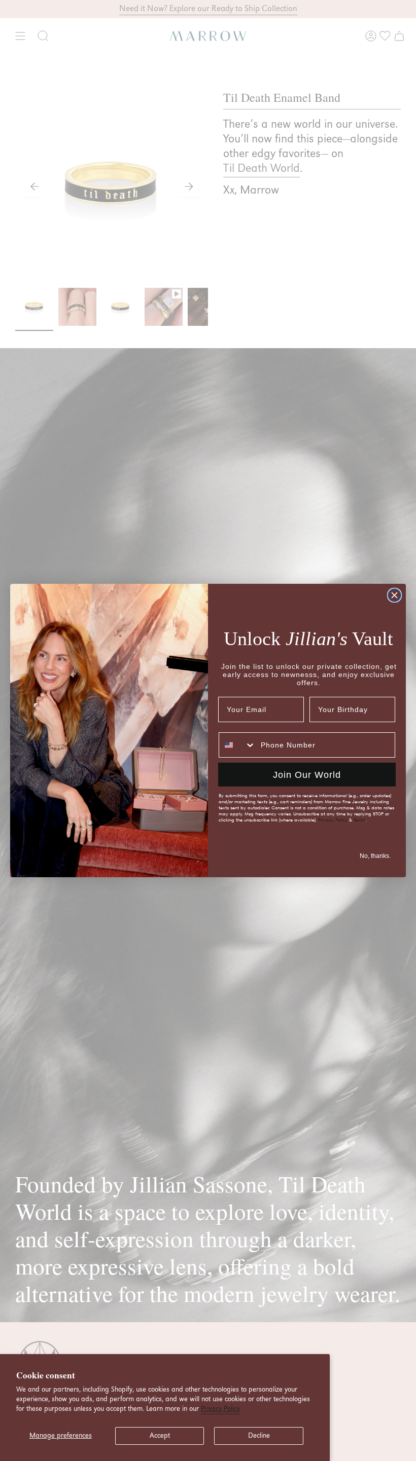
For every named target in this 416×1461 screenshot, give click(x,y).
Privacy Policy (220, 1408)
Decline (259, 1435)
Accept (160, 1435)
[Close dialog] (394, 595)
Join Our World (307, 775)
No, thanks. (375, 855)
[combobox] (237, 745)
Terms (359, 820)
